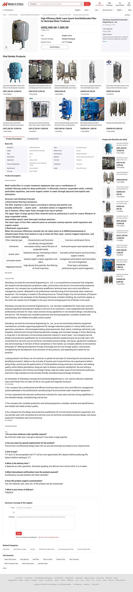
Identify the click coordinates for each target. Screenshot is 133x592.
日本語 (88, 580)
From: (12, 508)
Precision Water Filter (83, 549)
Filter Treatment (74, 559)
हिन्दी (93, 580)
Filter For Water (47, 559)
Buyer (86, 10)
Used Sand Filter (43, 563)
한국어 (82, 580)
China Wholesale (58, 578)
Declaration (87, 584)
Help (96, 10)
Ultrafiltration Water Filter (46, 549)
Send (18, 533)
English (21, 580)
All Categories (9, 10)
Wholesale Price (69, 578)
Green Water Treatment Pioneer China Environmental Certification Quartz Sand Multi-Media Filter (122, 202)
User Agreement (77, 584)
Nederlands (70, 580)
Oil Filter (32, 549)
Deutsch (63, 580)
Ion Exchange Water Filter (66, 549)
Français (41, 580)
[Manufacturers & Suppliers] (12, 4)
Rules (129, 10)
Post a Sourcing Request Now (49, 537)
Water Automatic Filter (11, 563)
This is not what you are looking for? (26, 537)
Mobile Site (109, 578)
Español (27, 580)
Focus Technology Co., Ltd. (54, 584)
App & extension (107, 10)
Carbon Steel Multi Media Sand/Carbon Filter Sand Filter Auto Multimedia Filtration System (122, 246)
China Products (28, 578)
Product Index (100, 578)
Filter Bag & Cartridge (19, 549)
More (104, 41)
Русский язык (49, 580)
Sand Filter (36, 559)
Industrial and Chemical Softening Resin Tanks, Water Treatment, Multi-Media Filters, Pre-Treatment (122, 232)
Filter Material (24, 559)
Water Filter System (10, 559)
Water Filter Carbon (28, 563)
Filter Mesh (6, 549)
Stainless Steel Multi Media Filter (122, 275)
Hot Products (18, 578)
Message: (11, 517)
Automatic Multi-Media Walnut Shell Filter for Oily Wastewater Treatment (122, 144)
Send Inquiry (55, 47)
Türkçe (104, 580)
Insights (116, 578)
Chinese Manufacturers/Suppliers (43, 578)
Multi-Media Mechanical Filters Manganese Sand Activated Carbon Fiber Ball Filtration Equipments (122, 261)
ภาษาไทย (98, 580)
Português (34, 580)
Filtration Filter (60, 559)
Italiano (57, 580)
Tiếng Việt (111, 580)
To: (14, 512)
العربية (76, 580)
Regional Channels (89, 578)
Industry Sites (79, 578)
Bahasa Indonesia (120, 580)
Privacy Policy (95, 584)
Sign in (129, 5)
